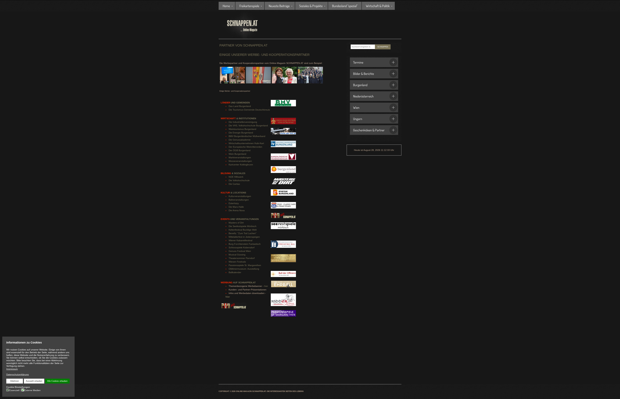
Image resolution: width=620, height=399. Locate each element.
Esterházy (234, 203)
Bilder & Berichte (363, 73)
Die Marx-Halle (236, 207)
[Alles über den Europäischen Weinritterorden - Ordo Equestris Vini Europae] (283, 122)
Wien (356, 107)
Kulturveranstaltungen (240, 196)
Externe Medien (32, 390)
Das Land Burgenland (240, 106)
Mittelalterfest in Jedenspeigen (244, 237)
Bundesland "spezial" (344, 6)
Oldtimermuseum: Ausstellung (244, 269)
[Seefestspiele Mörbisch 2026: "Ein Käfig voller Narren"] (283, 227)
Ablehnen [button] (14, 381)
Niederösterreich (363, 96)
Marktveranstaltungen (240, 157)
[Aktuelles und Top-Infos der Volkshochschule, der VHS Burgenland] (283, 158)
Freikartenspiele (249, 6)
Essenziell (14, 390)
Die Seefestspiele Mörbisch (242, 226)
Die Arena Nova (237, 210)
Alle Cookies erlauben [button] (57, 381)
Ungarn (357, 119)
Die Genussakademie (240, 139)
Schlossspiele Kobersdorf (241, 247)
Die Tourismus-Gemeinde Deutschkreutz (249, 109)
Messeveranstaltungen (240, 161)
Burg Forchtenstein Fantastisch (245, 244)
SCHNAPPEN (382, 47)
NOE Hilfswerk (236, 177)
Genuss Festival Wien (240, 251)
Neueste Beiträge (279, 6)
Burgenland (360, 85)
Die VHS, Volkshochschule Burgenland (248, 125)
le (249, 180)
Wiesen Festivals (237, 261)
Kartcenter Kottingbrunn (241, 164)
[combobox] (363, 47)
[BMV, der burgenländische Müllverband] (283, 104)
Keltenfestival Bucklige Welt (243, 229)
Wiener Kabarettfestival (240, 240)
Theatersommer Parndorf (242, 258)
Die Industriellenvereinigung (243, 122)
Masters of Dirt (236, 222)
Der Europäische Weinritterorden (245, 147)
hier (266, 286)
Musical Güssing (237, 254)
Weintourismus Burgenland (242, 129)
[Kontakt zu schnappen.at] (234, 307)
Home (226, 6)
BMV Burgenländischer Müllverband (247, 136)
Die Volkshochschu (238, 180)
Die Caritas (234, 184)
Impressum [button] (12, 369)
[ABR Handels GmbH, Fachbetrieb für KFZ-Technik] (283, 132)
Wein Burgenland (237, 154)
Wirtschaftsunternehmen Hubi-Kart (246, 143)
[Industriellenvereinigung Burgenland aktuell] (283, 145)
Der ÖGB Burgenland (239, 150)
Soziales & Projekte (311, 6)
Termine (358, 62)
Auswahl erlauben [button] (34, 381)
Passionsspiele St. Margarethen (245, 265)
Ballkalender (235, 272)
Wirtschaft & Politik (378, 6)
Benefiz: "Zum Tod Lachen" (242, 233)
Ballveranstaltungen (239, 199)
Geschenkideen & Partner (369, 130)
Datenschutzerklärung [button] (17, 374)
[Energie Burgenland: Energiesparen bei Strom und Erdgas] (283, 194)
